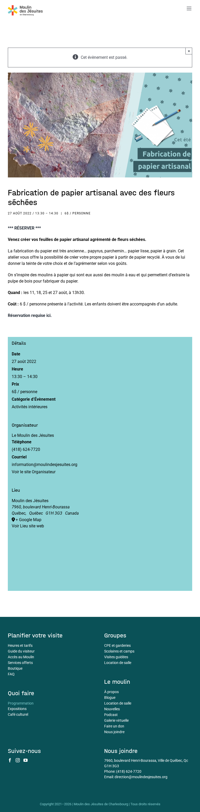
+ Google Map (28, 519)
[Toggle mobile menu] (189, 8)
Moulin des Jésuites (30, 500)
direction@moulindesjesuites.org (141, 777)
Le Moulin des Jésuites (33, 435)
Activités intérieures (29, 406)
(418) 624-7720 (128, 771)
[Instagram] (18, 760)
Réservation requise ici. (30, 315)
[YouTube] (25, 760)
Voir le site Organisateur (33, 471)
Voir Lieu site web (28, 525)
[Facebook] (10, 760)
